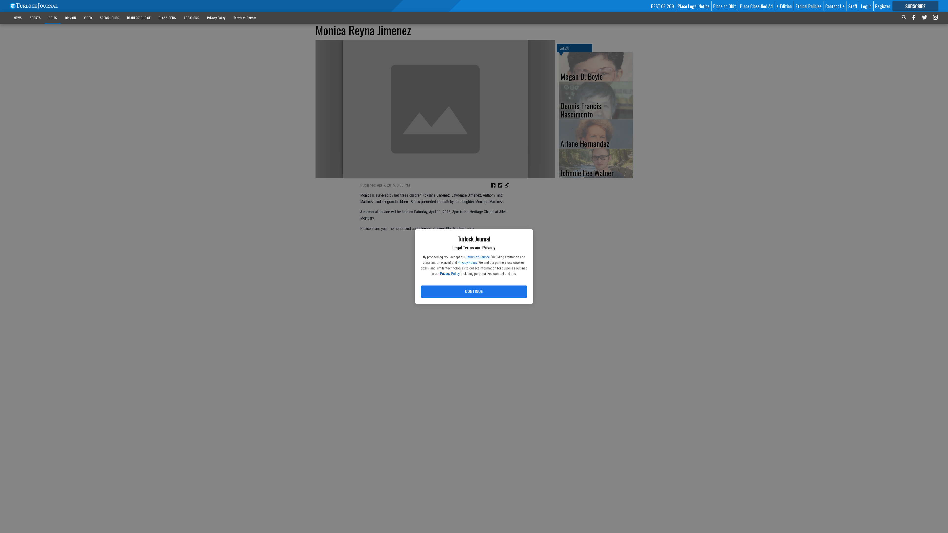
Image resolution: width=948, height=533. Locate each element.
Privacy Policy (467, 263)
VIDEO (88, 17)
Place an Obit (724, 6)
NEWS (18, 17)
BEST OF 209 (662, 6)
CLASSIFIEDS (167, 17)
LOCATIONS (191, 17)
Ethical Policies (809, 6)
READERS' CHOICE (139, 17)
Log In (866, 6)
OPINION (70, 17)
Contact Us (835, 6)
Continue (474, 291)
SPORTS (35, 17)
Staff (852, 6)
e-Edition (784, 6)
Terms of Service (478, 257)
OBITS (53, 17)
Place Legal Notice (694, 6)
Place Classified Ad (756, 6)
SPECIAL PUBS (109, 17)
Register (882, 6)
